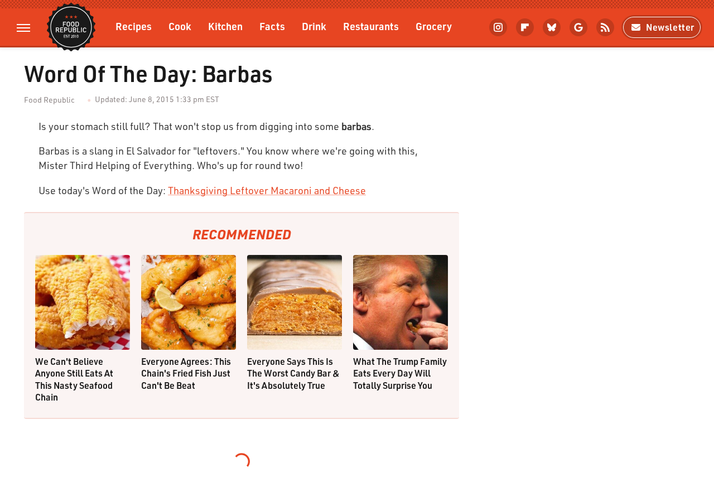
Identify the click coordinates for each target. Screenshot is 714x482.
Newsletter (670, 27)
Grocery (434, 26)
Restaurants (371, 26)
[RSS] (605, 27)
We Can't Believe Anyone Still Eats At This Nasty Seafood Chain (74, 379)
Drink (314, 26)
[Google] (578, 27)
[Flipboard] (525, 27)
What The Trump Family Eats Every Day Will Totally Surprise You (400, 373)
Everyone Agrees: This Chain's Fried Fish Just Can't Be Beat (186, 373)
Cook (179, 26)
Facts (272, 26)
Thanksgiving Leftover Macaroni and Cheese (267, 190)
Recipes (133, 26)
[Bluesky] (552, 27)
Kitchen (225, 26)
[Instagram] (498, 27)
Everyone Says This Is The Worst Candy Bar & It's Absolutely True (293, 373)
